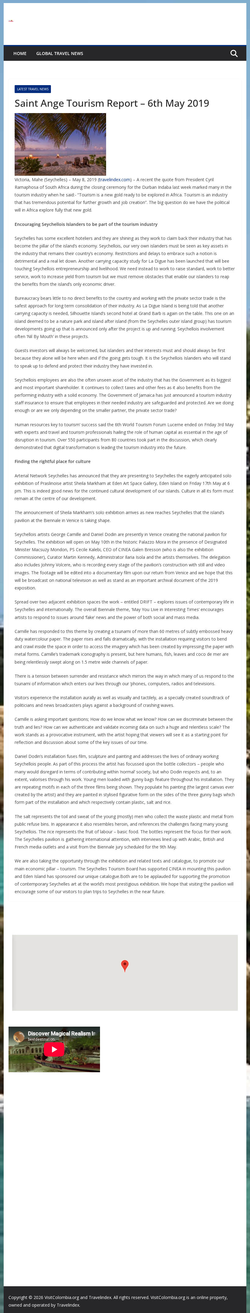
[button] (124, 966)
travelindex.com (114, 179)
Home (20, 53)
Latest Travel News (32, 89)
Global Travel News (59, 53)
